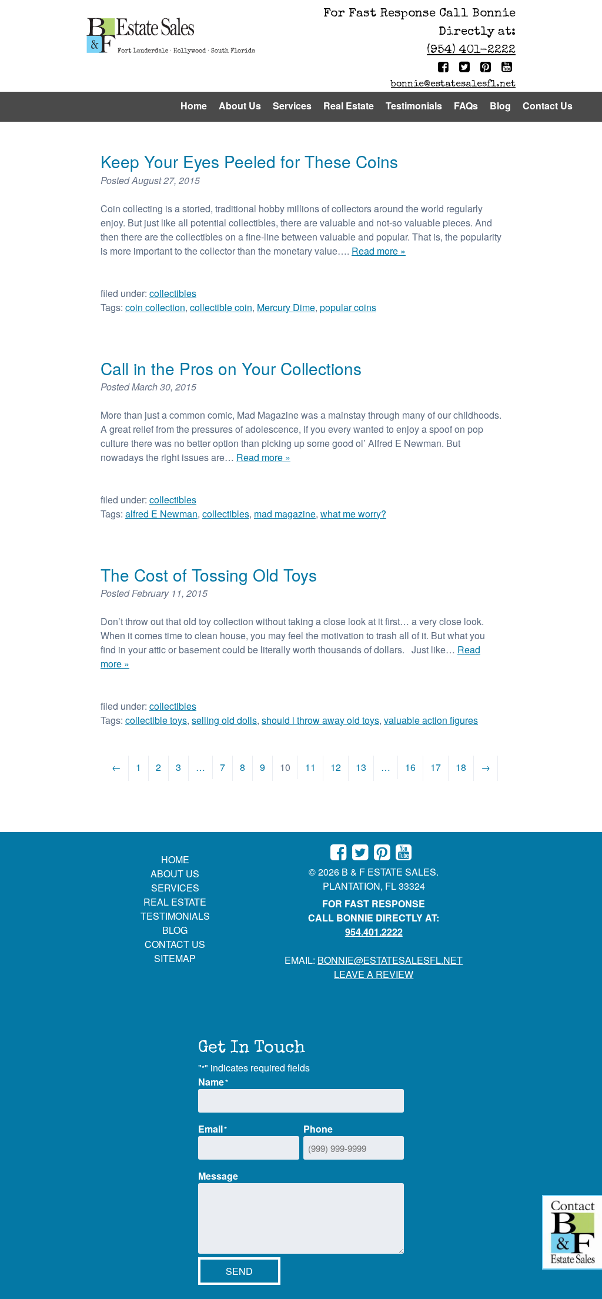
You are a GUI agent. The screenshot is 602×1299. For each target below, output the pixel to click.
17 (435, 767)
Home (193, 105)
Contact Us (548, 105)
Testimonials (414, 105)
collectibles (172, 293)
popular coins (348, 307)
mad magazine (285, 513)
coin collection (155, 307)
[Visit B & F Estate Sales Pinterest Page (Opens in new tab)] (487, 68)
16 (410, 767)
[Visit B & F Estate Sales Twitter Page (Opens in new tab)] (466, 68)
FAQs (466, 105)
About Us (240, 105)
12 (335, 767)
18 (461, 767)
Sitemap (175, 958)
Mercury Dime (286, 307)
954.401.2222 (374, 932)
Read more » (379, 251)
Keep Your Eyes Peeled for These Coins (249, 161)
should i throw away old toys (320, 720)
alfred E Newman (161, 513)
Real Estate (348, 105)
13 (361, 767)
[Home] (170, 37)
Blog (500, 105)
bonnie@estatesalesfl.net (453, 84)
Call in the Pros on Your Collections (231, 368)
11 (310, 767)
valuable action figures (431, 720)
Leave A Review (373, 974)
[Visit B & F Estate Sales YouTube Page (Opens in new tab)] (508, 68)
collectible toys (156, 720)
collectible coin (221, 307)
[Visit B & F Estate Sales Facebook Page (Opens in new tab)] (445, 68)
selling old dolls (224, 720)
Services (292, 105)
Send (239, 1271)
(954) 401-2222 (471, 50)
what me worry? (353, 513)
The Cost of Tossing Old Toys (209, 574)
